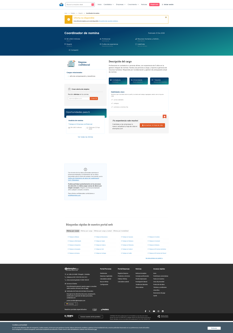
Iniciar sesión (168, 4)
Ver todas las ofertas (85, 137)
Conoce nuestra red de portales (90, 316)
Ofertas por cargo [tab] (86, 231)
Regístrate (154, 4)
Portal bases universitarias (160, 276)
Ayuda (155, 295)
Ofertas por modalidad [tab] (120, 231)
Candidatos (108, 4)
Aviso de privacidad (158, 281)
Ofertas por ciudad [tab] (73, 231)
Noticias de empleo (141, 273)
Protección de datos (159, 284)
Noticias (144, 4)
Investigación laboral (141, 281)
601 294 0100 (77, 277)
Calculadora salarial (105, 279)
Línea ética (156, 290)
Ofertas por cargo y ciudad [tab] (103, 231)
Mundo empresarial (141, 279)
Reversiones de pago (159, 293)
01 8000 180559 (84, 280)
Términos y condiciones (160, 287)
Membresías (103, 273)
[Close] (166, 16)
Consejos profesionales (142, 276)
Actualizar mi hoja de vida (153, 125)
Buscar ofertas (104, 281)
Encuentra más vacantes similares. (108, 21)
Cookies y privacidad (19, 325)
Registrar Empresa (123, 273)
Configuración (104, 284)
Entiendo (214, 328)
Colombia (71, 304)
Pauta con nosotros (158, 279)
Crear (93, 98)
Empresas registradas (106, 276)
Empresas (119, 4)
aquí (95, 329)
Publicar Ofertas (122, 279)
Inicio (99, 4)
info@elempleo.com (74, 195)
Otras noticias (139, 287)
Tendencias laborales (142, 284)
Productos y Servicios (124, 276)
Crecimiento (132, 4)
